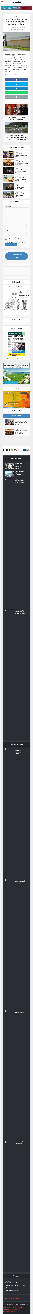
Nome (7, 223)
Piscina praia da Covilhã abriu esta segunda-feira (19, 1143)
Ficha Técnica (14, 1307)
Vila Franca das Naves (12, 74)
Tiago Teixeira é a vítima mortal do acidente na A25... (19, 480)
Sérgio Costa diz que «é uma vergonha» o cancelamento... (20, 881)
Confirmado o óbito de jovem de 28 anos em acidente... (20, 473)
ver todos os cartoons (16, 316)
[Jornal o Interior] (16, 2)
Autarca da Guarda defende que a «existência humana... (20, 751)
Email (7, 230)
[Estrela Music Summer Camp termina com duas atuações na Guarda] (10, 432)
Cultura (16, 16)
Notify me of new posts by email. (16, 242)
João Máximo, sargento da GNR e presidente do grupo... (20, 466)
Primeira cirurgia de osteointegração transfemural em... (20, 611)
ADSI (26, 1304)
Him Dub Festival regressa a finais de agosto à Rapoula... (22, 195)
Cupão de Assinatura (15, 1309)
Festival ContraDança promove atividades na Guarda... (21, 155)
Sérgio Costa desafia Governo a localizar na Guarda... (20, 1012)
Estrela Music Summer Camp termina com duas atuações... (21, 432)
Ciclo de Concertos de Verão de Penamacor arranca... (21, 179)
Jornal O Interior (13, 1298)
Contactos (6, 1309)
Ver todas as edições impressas (16, 359)
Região (21, 192)
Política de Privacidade (9, 1311)
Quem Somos (6, 1307)
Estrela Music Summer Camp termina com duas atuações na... (21, 163)
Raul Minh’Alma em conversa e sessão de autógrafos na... (20, 187)
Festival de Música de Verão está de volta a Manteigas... (20, 171)
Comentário (8, 206)
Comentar (22, 27)
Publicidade (22, 1307)
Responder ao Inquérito (16, 256)
